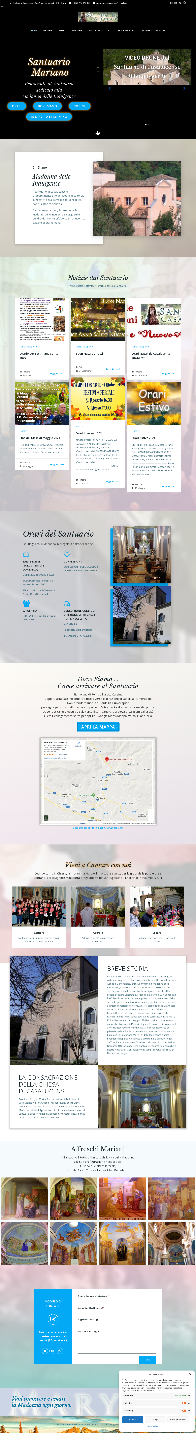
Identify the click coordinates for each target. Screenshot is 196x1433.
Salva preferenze (178, 1419)
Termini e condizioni (153, 30)
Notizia (79, 426)
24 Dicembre (85, 370)
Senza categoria (28, 346)
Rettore (26, 371)
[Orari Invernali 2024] (98, 398)
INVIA (148, 1360)
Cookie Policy (152, 1426)
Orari (62, 30)
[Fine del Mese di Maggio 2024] (42, 403)
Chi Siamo (48, 30)
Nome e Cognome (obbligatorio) (93, 1296)
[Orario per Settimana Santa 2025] (42, 318)
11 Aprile (27, 375)
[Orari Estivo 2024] (154, 403)
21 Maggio (28, 466)
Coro (108, 30)
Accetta (132, 1419)
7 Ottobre (83, 483)
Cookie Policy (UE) (126, 30)
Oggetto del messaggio (89, 1319)
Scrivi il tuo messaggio (88, 1331)
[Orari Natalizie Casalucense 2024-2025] (154, 318)
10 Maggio (140, 488)
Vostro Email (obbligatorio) (91, 1308)
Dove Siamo (77, 30)
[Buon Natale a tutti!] (98, 318)
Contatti (94, 30)
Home (34, 30)
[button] (190, 1374)
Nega (155, 1419)
